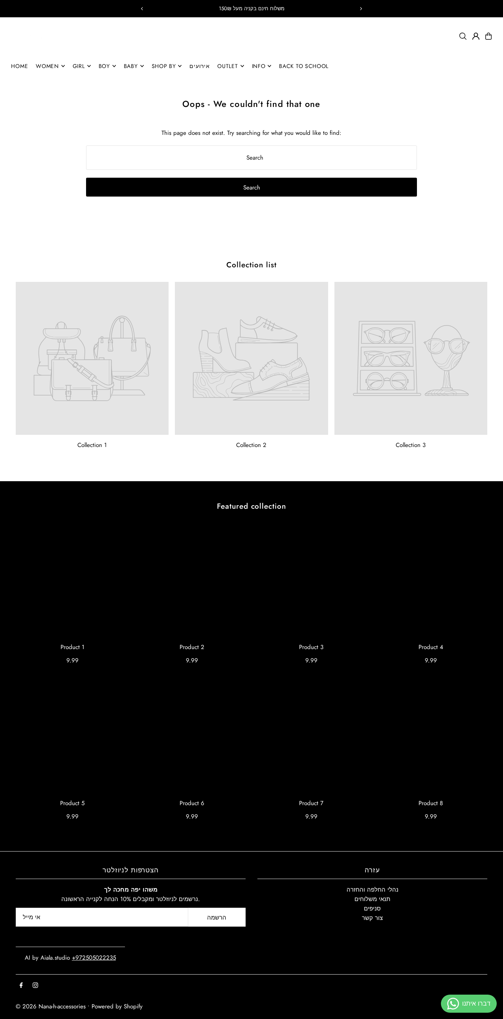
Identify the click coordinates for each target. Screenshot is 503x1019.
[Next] (361, 9)
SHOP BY (164, 66)
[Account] (475, 36)
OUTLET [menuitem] (227, 66)
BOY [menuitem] (104, 66)
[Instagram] (35, 985)
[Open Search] (462, 36)
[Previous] (142, 9)
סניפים (372, 908)
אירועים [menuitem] (199, 66)
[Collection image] (92, 358)
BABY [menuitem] (131, 66)
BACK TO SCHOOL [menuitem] (304, 66)
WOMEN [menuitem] (47, 66)
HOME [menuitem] (19, 66)
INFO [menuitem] (259, 66)
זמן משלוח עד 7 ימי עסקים (252, 8)
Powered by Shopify (117, 1006)
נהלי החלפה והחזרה (372, 889)
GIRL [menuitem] (79, 66)
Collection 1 (92, 445)
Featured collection (251, 506)
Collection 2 (251, 445)
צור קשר (372, 918)
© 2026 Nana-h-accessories (51, 1006)
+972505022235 (94, 957)
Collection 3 (411, 445)
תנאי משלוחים (372, 899)
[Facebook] (21, 985)
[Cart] (488, 36)
